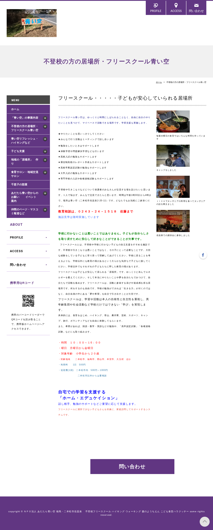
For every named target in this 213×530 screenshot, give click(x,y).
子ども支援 (18, 151)
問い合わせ (196, 11)
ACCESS (176, 11)
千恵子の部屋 (19, 184)
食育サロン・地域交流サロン (24, 174)
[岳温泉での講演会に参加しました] (173, 230)
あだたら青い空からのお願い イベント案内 (24, 197)
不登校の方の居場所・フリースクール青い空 (24, 128)
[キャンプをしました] (173, 165)
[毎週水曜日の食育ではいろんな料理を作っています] (173, 130)
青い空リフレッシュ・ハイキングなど (24, 140)
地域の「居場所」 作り (24, 161)
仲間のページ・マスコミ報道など (24, 211)
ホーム (159, 82)
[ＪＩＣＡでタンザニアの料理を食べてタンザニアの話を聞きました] (173, 196)
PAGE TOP (205, 522)
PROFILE (155, 11)
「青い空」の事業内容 (24, 117)
